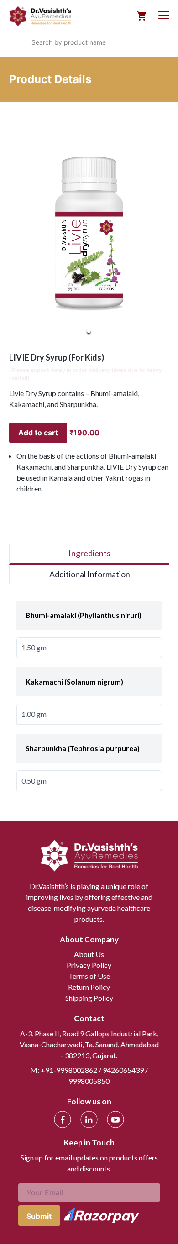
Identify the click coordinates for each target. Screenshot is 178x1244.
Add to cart (38, 432)
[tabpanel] (89, 691)
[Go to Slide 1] (89, 331)
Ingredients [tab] (89, 553)
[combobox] (32, 42)
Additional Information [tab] (89, 574)
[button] (89, 233)
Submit (39, 1216)
